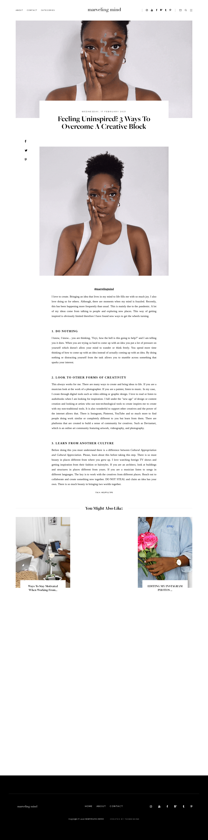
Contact (32, 10)
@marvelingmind (104, 289)
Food (44, 44)
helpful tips (107, 492)
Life (43, 38)
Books (44, 58)
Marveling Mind (94, 819)
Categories (48, 10)
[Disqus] (104, 643)
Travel (44, 17)
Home (89, 806)
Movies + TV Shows (50, 65)
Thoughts (46, 51)
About (19, 10)
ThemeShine (132, 819)
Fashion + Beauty (49, 31)
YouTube (45, 24)
